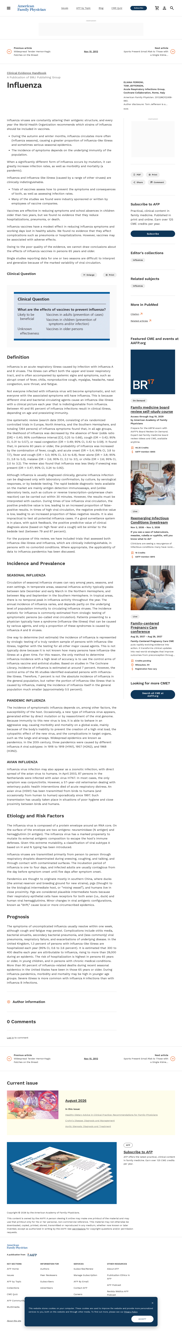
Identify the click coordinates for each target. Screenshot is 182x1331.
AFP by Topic (83, 8)
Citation (135, 314)
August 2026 (75, 1101)
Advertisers (46, 1288)
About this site (14, 1321)
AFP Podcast (114, 1285)
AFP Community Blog (19, 1300)
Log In (10, 1037)
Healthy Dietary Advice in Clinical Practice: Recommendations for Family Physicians (111, 1114)
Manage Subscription (85, 1275)
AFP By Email (81, 1281)
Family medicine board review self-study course (152, 409)
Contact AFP (80, 1288)
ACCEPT (142, 1319)
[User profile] (164, 8)
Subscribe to (138, 1152)
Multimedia (13, 1307)
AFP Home (13, 1268)
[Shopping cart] (157, 8)
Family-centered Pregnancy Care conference (145, 627)
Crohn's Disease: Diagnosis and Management (90, 1120)
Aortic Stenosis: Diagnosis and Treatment (88, 1126)
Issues (64, 8)
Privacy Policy (130, 1312)
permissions (79, 1228)
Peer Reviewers (48, 1275)
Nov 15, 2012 (91, 51)
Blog (101, 8)
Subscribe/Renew (83, 1268)
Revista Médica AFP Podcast (117, 1293)
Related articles (139, 321)
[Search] (172, 8)
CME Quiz (117, 8)
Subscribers (47, 1281)
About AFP (113, 1268)
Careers (78, 1294)
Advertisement (91, 21)
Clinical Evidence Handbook (26, 73)
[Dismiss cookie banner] (152, 1303)
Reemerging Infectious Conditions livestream (150, 520)
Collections (13, 1288)
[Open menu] (8, 8)
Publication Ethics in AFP (118, 1277)
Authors (44, 1268)
